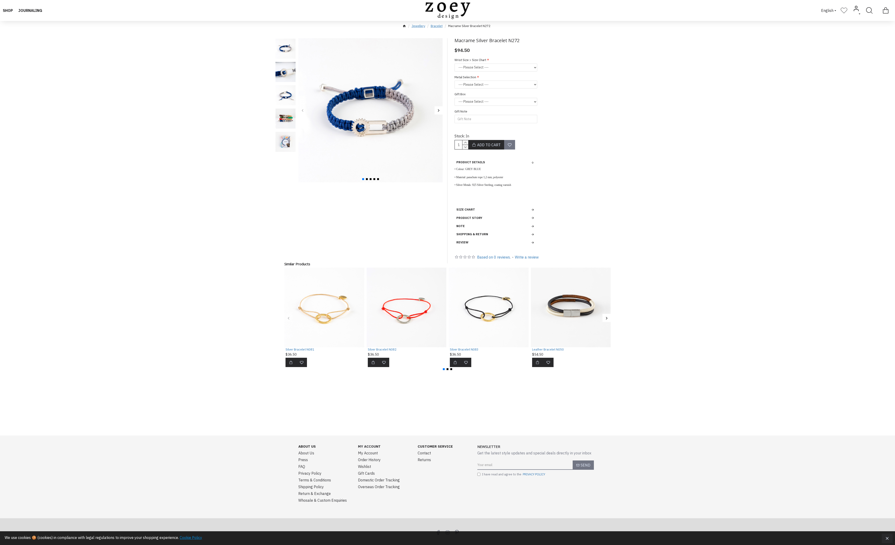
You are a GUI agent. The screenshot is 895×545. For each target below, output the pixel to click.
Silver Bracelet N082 (382, 349)
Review (462, 242)
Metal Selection (465, 77)
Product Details (470, 162)
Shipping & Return (472, 234)
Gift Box (460, 94)
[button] (302, 110)
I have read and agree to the (513, 474)
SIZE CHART (465, 209)
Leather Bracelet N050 (548, 349)
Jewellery (418, 26)
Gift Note (460, 111)
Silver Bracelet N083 (464, 349)
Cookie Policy (191, 537)
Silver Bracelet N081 (300, 349)
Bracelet (437, 26)
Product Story (469, 218)
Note (460, 226)
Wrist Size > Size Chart (470, 60)
